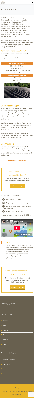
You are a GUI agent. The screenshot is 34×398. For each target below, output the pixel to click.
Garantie (5, 369)
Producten (5, 320)
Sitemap (5, 373)
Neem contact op (17, 287)
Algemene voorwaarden (9, 359)
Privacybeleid (6, 364)
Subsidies (5, 330)
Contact (5, 344)
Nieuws (5, 335)
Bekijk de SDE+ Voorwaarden (17, 160)
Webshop (5, 339)
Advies (4, 325)
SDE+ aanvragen (17, 186)
